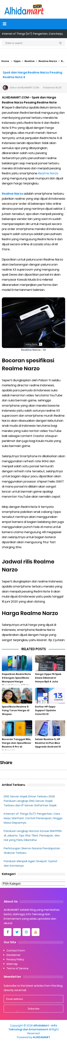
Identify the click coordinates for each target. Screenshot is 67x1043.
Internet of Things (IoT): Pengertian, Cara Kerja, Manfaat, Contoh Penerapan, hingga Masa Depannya (33, 818)
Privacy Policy (15, 959)
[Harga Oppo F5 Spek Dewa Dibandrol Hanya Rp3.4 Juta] (50, 663)
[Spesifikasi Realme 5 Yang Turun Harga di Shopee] (17, 696)
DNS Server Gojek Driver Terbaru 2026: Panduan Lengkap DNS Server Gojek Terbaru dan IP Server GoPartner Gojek (30, 800)
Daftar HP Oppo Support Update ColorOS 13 (45, 710)
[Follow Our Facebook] (8, 932)
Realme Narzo (48, 61)
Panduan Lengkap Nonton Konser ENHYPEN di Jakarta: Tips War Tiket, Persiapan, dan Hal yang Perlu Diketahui (33, 835)
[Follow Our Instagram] (26, 932)
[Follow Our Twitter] (17, 932)
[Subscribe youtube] (35, 932)
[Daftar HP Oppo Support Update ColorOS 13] (50, 696)
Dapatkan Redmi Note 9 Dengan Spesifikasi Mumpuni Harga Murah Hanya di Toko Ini (16, 681)
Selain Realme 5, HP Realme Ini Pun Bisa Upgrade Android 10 (48, 742)
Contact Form (16, 950)
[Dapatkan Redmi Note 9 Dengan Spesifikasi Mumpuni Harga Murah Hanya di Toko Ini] (17, 663)
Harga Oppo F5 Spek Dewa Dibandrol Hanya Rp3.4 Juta (48, 677)
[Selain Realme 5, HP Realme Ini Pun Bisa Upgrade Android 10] (50, 728)
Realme (30, 61)
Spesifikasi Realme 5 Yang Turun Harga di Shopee (15, 710)
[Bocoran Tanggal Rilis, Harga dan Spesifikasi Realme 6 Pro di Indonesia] (17, 728)
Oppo (17, 61)
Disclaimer (13, 955)
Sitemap (12, 964)
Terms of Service (17, 968)
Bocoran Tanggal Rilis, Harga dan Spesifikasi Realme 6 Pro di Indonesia (16, 744)
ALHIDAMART (41, 1037)
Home (5, 61)
